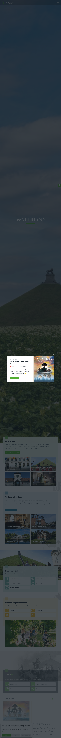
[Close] (53, 354)
